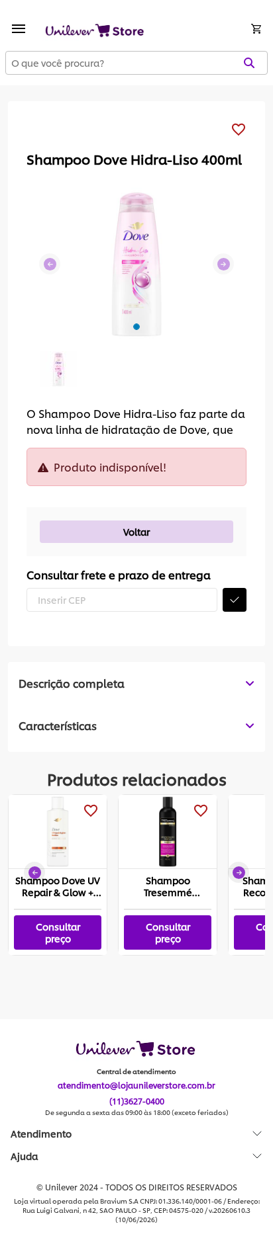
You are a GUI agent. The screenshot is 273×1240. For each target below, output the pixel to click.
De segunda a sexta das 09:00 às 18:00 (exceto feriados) (137, 1112)
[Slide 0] (136, 326)
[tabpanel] (136, 725)
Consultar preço (58, 932)
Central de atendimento (136, 1071)
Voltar (136, 531)
